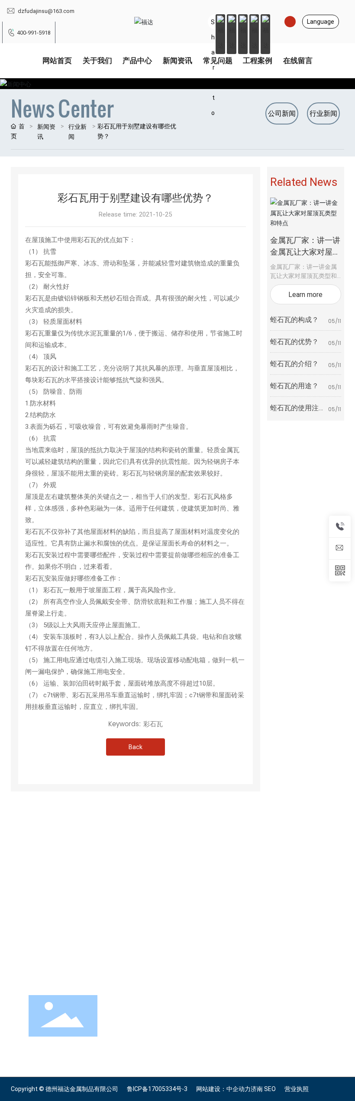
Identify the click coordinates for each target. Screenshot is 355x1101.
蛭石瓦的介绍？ (294, 363)
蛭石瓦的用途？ (294, 385)
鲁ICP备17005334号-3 (157, 1089)
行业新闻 (77, 131)
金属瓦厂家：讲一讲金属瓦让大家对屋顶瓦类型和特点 (305, 251)
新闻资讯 (46, 131)
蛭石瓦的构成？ (294, 319)
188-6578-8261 (202, 881)
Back (135, 747)
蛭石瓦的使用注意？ (294, 411)
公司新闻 (282, 113)
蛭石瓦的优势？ (294, 341)
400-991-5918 (34, 32)
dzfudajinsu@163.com (45, 11)
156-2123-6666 (202, 870)
